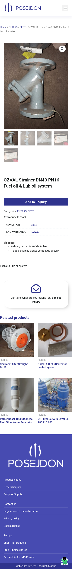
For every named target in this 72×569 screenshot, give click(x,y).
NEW (34, 224)
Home (3, 27)
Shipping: (9, 242)
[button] (65, 8)
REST (23, 27)
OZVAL (35, 231)
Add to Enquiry (36, 202)
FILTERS (13, 27)
